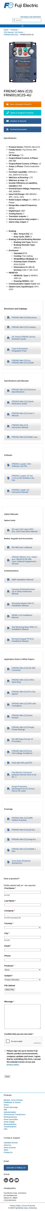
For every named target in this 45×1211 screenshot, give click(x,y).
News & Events (10, 1148)
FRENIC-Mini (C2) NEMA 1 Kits (24, 850)
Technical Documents (18, 129)
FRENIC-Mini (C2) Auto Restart (22, 716)
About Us (7, 1145)
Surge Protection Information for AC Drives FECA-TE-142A (23, 788)
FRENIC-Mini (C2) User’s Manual (23, 414)
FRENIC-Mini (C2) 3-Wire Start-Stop (23, 681)
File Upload (9, 985)
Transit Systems (10, 1127)
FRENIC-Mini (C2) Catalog (24, 327)
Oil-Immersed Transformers (14, 1114)
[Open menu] (22, 25)
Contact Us (8, 1152)
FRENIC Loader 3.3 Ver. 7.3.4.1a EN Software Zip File (23, 478)
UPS (5, 1129)
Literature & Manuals (18, 121)
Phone (7, 956)
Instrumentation (10, 1112)
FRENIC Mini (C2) (11, 35)
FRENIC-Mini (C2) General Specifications (24, 391)
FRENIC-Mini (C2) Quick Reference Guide (23, 402)
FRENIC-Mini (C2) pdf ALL (23, 830)
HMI (5, 1110)
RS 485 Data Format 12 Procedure (22, 740)
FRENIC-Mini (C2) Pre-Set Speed (23, 693)
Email (7, 946)
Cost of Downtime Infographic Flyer (20, 350)
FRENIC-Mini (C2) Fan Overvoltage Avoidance (22, 752)
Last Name (10, 901)
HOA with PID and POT (22, 763)
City (6, 933)
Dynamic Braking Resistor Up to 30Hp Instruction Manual (23, 591)
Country (8, 923)
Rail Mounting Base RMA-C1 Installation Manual (24, 628)
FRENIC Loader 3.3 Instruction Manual (20, 491)
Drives (6, 1105)
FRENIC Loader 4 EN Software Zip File (21, 465)
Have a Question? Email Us (20, 104)
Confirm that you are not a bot (19, 1034)
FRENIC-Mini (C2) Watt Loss (24, 437)
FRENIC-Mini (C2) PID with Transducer (24, 704)
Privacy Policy (15, 1206)
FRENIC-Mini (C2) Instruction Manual (20, 426)
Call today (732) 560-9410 (30, 17)
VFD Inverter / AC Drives (13, 32)
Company (9, 911)
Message (9, 1001)
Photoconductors (10, 1117)
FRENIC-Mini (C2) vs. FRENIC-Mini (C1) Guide (23, 361)
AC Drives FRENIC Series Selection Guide (23, 338)
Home (6, 30)
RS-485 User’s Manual (22, 547)
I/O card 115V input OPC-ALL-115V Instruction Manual (24, 530)
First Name (10, 888)
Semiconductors (10, 1124)
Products (14, 30)
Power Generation (11, 1119)
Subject (8, 975)
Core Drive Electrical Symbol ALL (21, 862)
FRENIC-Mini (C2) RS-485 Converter (23, 669)
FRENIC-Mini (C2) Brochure (24, 317)
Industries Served (10, 1143)
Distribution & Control (12, 1102)
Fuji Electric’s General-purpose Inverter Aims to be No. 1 (24, 774)
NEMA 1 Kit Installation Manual (22, 616)
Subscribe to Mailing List (15, 1168)
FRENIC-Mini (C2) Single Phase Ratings (23, 728)
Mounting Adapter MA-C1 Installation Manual (23, 604)
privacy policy (13, 1064)
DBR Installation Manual (22, 580)
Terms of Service (28, 1206)
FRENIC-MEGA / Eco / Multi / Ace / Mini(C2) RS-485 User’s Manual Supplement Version (24, 560)
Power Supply (9, 1122)
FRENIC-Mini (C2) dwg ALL (24, 839)
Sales (6, 1150)
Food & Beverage (11, 1107)
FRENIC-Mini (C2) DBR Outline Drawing (22, 819)
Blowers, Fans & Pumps (13, 1100)
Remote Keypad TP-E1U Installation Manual (23, 640)
